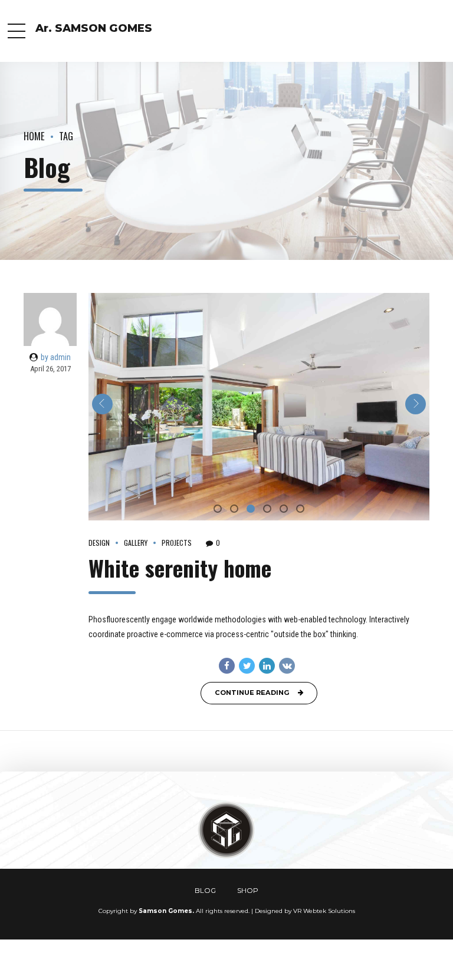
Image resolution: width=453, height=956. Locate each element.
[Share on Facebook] (227, 666)
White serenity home (179, 568)
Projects (177, 543)
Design (99, 543)
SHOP (247, 890)
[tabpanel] (258, 406)
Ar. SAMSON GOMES (93, 28)
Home (34, 135)
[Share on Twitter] (247, 666)
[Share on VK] (287, 666)
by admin (56, 357)
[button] (102, 404)
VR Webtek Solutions (324, 911)
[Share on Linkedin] (267, 666)
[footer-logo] (226, 830)
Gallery (135, 543)
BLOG (205, 890)
